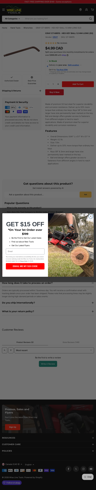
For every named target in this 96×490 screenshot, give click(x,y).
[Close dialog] (91, 216)
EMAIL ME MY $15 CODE (25, 266)
